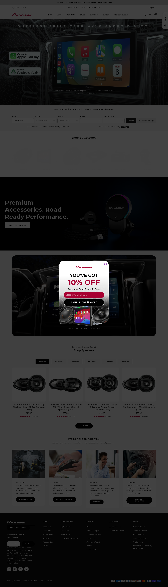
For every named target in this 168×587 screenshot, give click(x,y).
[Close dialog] (105, 264)
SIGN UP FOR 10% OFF (84, 302)
